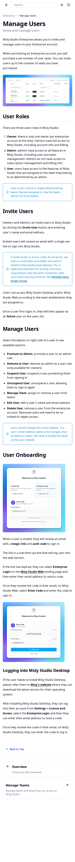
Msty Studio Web (32, 572)
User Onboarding (24, 454)
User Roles (16, 116)
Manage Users (28, 15)
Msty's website (41, 685)
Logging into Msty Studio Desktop (36, 670)
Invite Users (18, 211)
